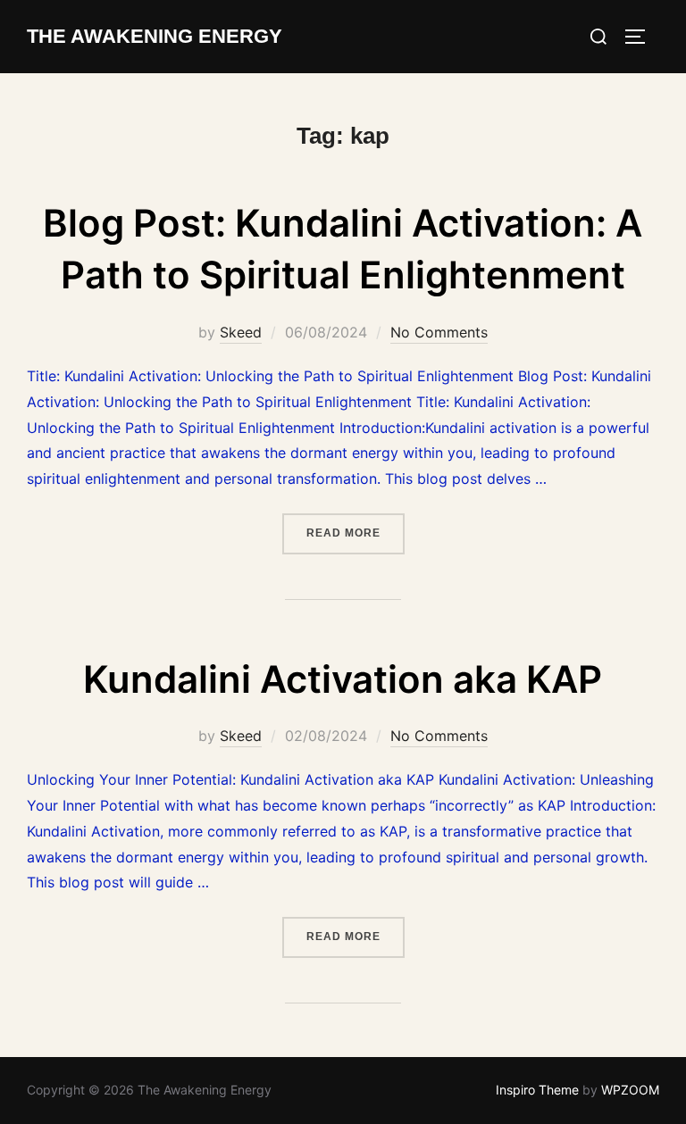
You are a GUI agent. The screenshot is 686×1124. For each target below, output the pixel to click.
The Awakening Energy (154, 36)
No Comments (439, 332)
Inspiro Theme (537, 1089)
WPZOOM (630, 1089)
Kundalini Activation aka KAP (342, 679)
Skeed (241, 332)
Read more (355, 532)
